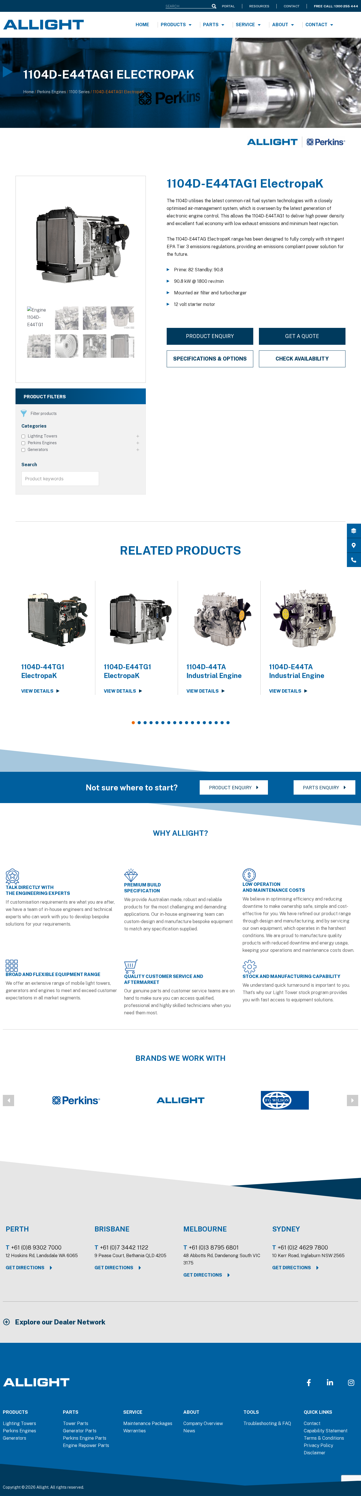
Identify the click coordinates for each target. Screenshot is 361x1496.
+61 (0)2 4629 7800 (303, 1247)
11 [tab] (192, 722)
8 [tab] (174, 722)
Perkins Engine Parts (84, 1438)
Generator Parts (79, 1430)
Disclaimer (314, 1452)
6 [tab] (162, 722)
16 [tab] (222, 722)
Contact (316, 24)
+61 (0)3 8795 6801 (214, 1247)
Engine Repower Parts (86, 1445)
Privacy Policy (318, 1445)
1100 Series (79, 92)
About (280, 24)
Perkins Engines (51, 92)
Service (245, 24)
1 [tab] (133, 722)
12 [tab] (198, 722)
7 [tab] (168, 722)
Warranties (134, 1430)
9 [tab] (180, 722)
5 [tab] (157, 722)
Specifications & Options (210, 359)
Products (173, 24)
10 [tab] (186, 722)
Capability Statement (325, 1430)
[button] (8, 1100)
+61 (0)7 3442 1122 (124, 1247)
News (189, 1430)
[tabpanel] (56, 638)
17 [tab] (228, 722)
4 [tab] (151, 722)
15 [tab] (216, 722)
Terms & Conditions (324, 1438)
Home (142, 24)
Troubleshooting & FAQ (267, 1423)
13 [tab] (204, 722)
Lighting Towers (19, 1423)
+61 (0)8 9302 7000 (36, 1247)
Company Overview (203, 1423)
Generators (14, 1438)
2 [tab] (139, 722)
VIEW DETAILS (37, 691)
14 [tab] (210, 722)
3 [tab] (145, 722)
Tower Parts (75, 1423)
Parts (211, 24)
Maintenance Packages (147, 1423)
